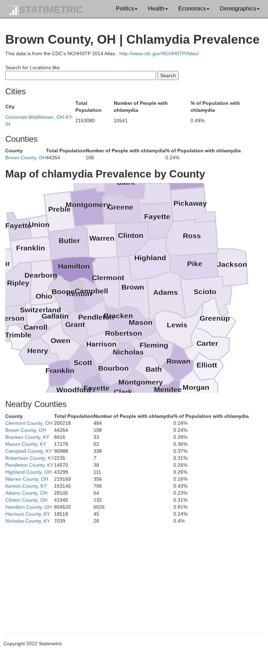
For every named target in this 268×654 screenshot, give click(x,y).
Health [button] (156, 9)
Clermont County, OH (28, 423)
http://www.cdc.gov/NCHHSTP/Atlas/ (159, 53)
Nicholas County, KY (27, 521)
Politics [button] (125, 9)
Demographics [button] (238, 9)
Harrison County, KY (27, 514)
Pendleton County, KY (29, 465)
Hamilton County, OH (28, 507)
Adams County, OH (26, 493)
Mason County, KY (25, 444)
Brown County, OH (25, 157)
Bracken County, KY (27, 437)
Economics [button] (192, 9)
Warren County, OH (26, 479)
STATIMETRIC (51, 9)
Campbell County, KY (28, 451)
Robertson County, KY (29, 458)
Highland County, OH (28, 472)
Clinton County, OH (26, 500)
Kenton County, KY (26, 486)
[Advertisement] (134, 573)
